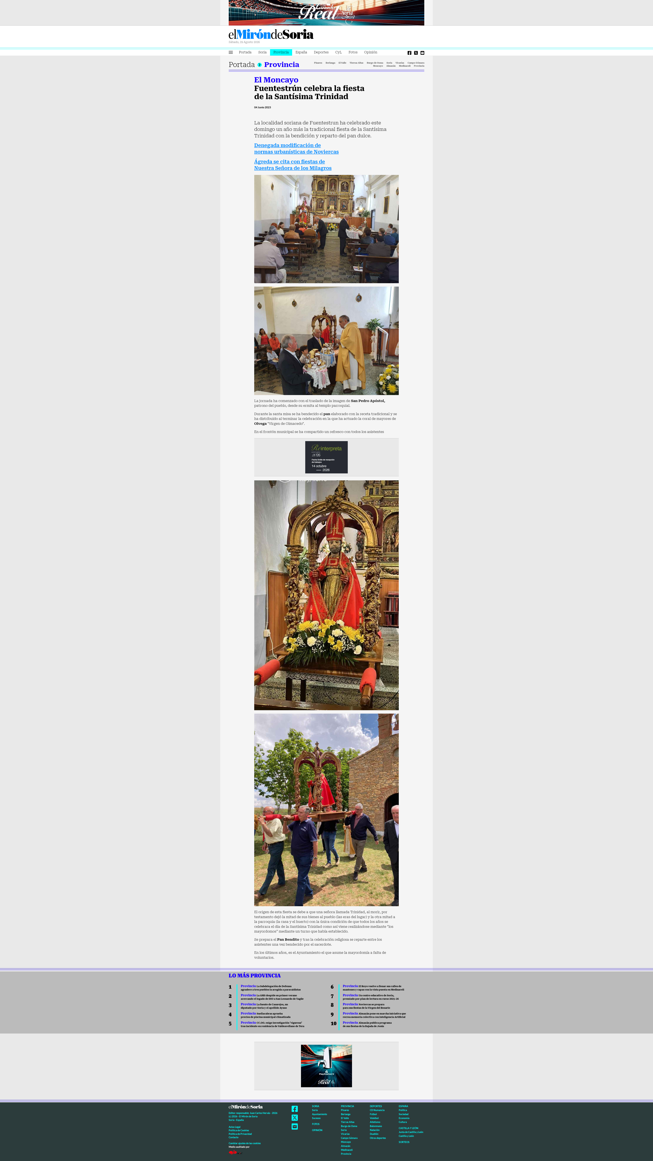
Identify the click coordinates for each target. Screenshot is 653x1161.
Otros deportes (378, 1138)
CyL (338, 52)
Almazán (391, 66)
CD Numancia (377, 1110)
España (301, 52)
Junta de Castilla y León (411, 1132)
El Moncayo (276, 79)
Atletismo (375, 1122)
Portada (245, 52)
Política (403, 1110)
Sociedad (403, 1114)
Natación (375, 1130)
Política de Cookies (239, 1130)
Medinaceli (405, 66)
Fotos (353, 52)
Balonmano (376, 1126)
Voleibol (374, 1118)
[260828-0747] (326, 12)
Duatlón (374, 1133)
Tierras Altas (356, 63)
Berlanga (330, 63)
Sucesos (316, 1118)
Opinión (370, 52)
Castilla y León (408, 1128)
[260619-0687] (326, 457)
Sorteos (404, 1142)
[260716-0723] (326, 1066)
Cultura (403, 1122)
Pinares (318, 63)
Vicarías (400, 63)
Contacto (233, 1137)
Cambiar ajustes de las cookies (245, 1143)
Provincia (281, 52)
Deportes (321, 52)
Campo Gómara (416, 63)
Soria (262, 52)
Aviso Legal (234, 1126)
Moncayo (378, 66)
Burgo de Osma (375, 63)
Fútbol (373, 1114)
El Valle (342, 63)
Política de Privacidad (240, 1133)
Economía (404, 1118)
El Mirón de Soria (271, 34)
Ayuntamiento (319, 1114)
